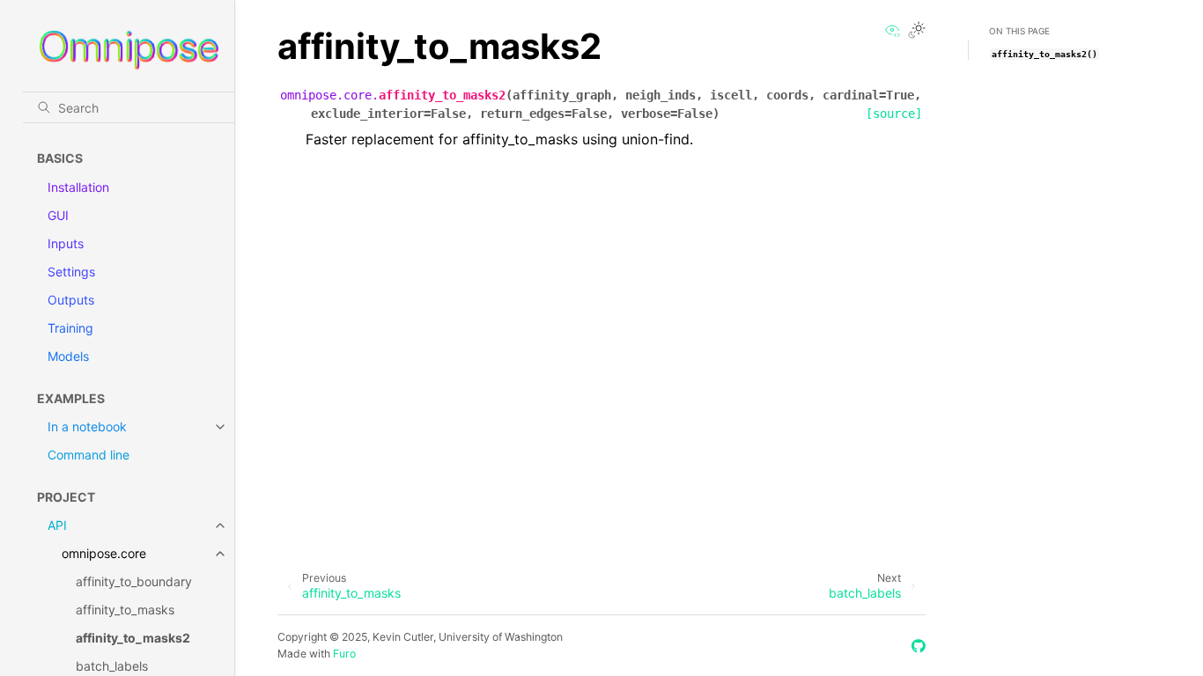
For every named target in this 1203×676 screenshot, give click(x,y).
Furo (344, 653)
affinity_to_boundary (134, 581)
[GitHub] (918, 646)
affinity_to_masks (125, 609)
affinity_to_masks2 (133, 637)
